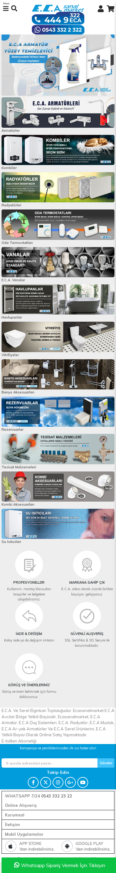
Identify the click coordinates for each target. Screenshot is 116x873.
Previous (110, 65)
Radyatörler (11, 205)
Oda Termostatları (17, 243)
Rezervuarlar (13, 429)
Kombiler (9, 168)
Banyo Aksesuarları (18, 392)
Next (5, 65)
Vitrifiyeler (10, 355)
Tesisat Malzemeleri (19, 467)
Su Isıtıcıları (11, 542)
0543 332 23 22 (56, 795)
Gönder (106, 763)
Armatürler (11, 130)
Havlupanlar (12, 317)
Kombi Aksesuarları (18, 504)
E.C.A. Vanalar (13, 280)
